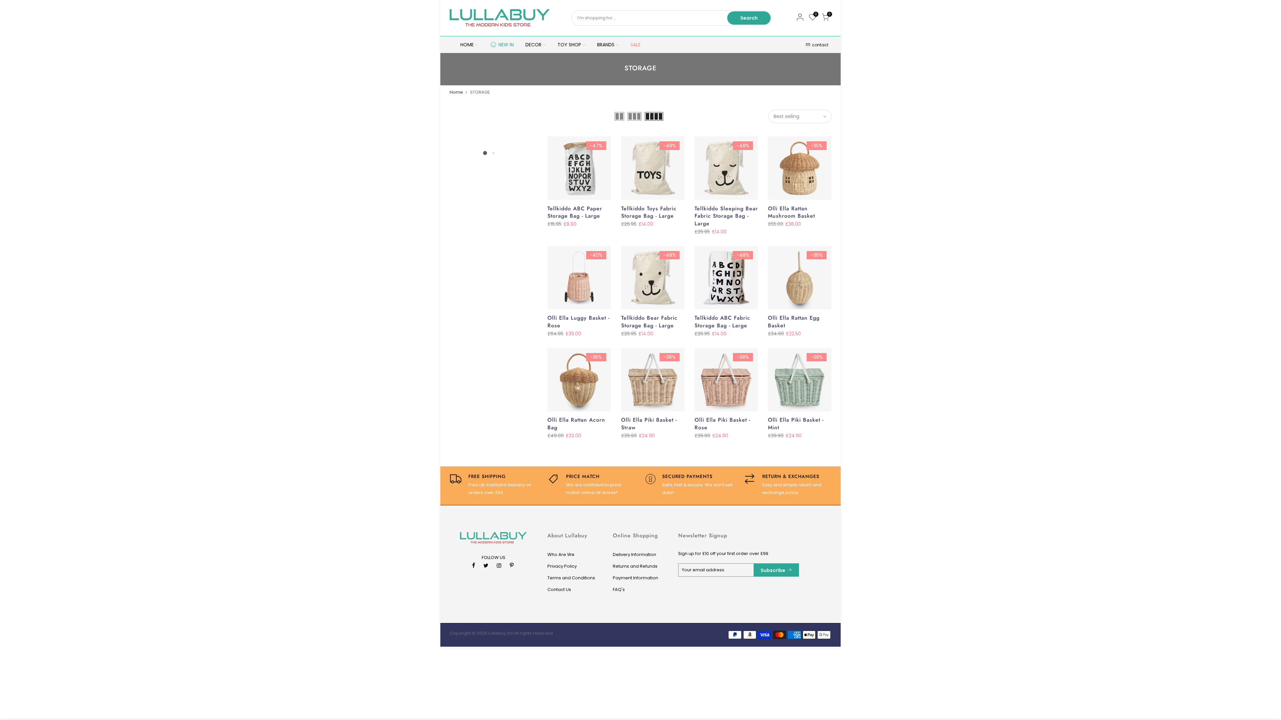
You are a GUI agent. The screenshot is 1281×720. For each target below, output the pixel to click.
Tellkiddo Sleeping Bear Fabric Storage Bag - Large (726, 216)
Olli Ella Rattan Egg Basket (794, 321)
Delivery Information (634, 554)
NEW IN (506, 44)
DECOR (533, 44)
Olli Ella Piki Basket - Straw (649, 423)
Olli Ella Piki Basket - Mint (796, 423)
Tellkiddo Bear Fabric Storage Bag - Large (649, 321)
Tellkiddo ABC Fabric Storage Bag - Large (722, 321)
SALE (635, 44)
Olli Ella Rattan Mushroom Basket (791, 212)
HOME (467, 44)
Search (749, 18)
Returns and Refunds (635, 566)
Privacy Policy (562, 566)
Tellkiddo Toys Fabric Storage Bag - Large (649, 212)
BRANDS (605, 44)
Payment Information (635, 578)
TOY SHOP (569, 44)
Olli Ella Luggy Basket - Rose (578, 321)
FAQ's (619, 589)
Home (456, 92)
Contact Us (559, 589)
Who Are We (560, 554)
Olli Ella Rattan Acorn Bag (576, 423)
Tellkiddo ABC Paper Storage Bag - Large (574, 212)
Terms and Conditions (571, 578)
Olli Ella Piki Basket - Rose (722, 423)
